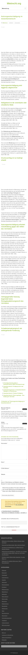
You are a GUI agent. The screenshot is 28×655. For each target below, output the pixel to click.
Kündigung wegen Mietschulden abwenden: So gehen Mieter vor (13, 557)
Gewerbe (4, 580)
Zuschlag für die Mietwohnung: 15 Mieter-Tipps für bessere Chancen (12, 548)
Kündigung (4, 587)
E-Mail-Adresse (5, 468)
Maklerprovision (5, 589)
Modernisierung (5, 603)
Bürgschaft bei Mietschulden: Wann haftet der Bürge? (13, 545)
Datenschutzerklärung (6, 637)
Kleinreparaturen (5, 584)
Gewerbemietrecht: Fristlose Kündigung (13, 393)
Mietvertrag (4, 601)
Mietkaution (4, 594)
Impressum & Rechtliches (7, 635)
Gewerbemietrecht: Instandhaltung (10, 511)
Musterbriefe (4, 606)
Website (3, 474)
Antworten (25, 409)
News (3, 611)
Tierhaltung (4, 620)
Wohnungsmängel (6, 625)
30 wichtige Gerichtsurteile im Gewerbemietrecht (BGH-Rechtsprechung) (13, 383)
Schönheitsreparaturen (7, 618)
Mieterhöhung (5, 592)
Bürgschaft (4, 572)
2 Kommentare (17, 22)
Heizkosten (4, 582)
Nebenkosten (5, 608)
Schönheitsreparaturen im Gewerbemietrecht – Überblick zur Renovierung (14, 390)
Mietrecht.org (14, 3)
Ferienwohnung (5, 577)
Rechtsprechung (5, 613)
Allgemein (4, 570)
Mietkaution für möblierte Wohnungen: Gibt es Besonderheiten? (12, 562)
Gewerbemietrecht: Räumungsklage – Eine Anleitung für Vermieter (13, 395)
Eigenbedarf (4, 575)
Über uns (4, 632)
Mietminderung (5, 596)
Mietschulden (5, 599)
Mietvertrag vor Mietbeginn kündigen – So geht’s (14, 512)
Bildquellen (4, 640)
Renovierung (4, 615)
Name (3, 462)
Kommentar (4, 443)
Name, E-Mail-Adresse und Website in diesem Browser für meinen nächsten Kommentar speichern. (14, 483)
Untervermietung (5, 623)
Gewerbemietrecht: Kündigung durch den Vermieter (13, 387)
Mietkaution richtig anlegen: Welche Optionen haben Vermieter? (13, 541)
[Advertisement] (13, 38)
